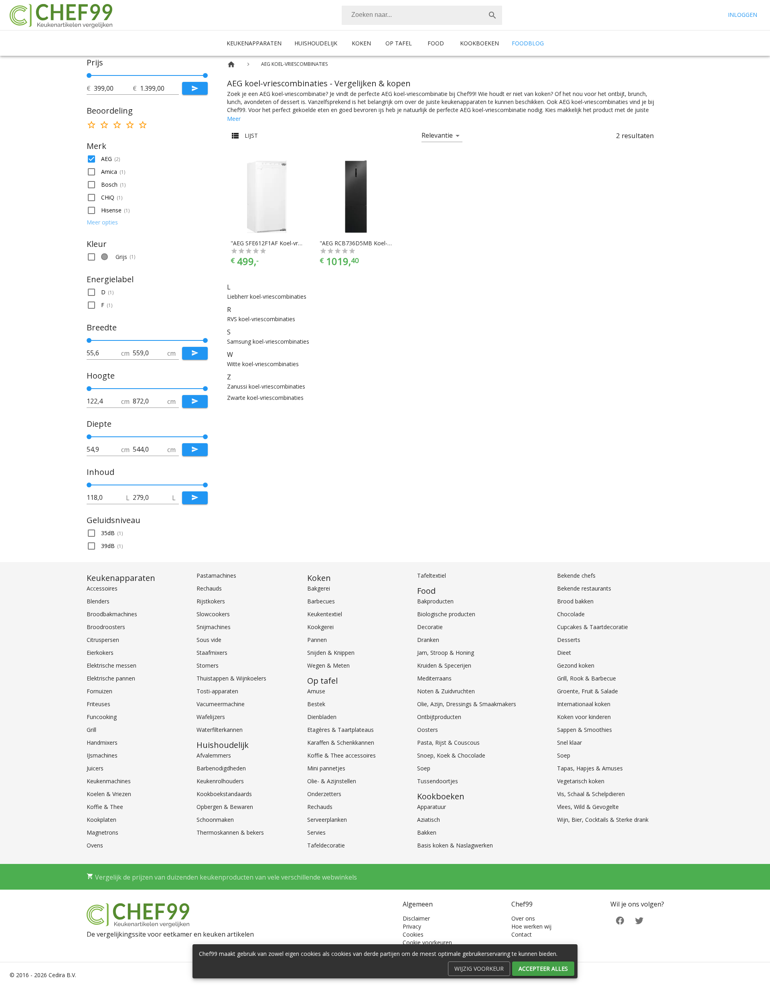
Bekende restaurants (584, 588)
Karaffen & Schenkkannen (340, 742)
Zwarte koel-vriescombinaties (265, 397)
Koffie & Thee (105, 807)
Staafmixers (212, 652)
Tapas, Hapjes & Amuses (590, 768)
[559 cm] (205, 340)
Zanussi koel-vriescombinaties (266, 386)
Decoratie (430, 627)
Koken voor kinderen (584, 717)
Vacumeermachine (221, 704)
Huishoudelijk (315, 43)
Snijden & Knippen (331, 652)
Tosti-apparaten (217, 691)
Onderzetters (324, 794)
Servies (316, 832)
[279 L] (205, 485)
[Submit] (195, 88)
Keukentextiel (324, 614)
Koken (361, 43)
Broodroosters (106, 627)
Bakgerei (318, 588)
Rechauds (209, 588)
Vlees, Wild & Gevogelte (588, 807)
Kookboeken (479, 43)
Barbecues (321, 601)
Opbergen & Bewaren (225, 807)
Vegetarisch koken (580, 781)
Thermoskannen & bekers (230, 832)
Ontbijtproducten (439, 717)
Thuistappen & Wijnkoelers (231, 678)
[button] (147, 159)
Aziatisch (428, 819)
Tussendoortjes (437, 781)
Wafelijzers (211, 717)
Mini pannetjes (326, 768)
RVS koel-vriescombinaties (261, 319)
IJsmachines (102, 755)
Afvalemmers (214, 755)
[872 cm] (205, 388)
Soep (423, 768)
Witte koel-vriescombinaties (263, 364)
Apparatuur (431, 807)
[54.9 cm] (89, 436)
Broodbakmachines (112, 614)
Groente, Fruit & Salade (587, 691)
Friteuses (98, 704)
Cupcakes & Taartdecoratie (592, 627)
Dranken (428, 640)
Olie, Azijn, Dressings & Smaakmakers (466, 704)
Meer (234, 118)
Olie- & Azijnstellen (331, 781)
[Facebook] (620, 920)
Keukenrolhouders (220, 781)
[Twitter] (639, 920)
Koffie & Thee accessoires (341, 755)
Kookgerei (320, 627)
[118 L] (89, 485)
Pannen (317, 640)
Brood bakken (575, 601)
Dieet (564, 652)
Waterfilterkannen (220, 729)
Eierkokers (100, 652)
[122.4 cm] (89, 388)
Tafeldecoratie (326, 845)
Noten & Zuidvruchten (446, 691)
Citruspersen (103, 640)
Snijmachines (214, 627)
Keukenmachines (109, 781)
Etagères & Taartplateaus (340, 729)
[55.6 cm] (89, 340)
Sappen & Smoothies (584, 729)
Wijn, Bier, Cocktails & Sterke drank (602, 819)
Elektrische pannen (111, 678)
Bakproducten (435, 601)
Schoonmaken (215, 819)
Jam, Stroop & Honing (445, 652)
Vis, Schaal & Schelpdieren (591, 794)
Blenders (98, 601)
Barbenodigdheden (221, 768)
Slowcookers (213, 614)
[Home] (231, 64)
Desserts (568, 640)
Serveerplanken (327, 819)
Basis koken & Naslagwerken (455, 845)
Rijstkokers (211, 601)
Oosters (427, 729)
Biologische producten (446, 614)
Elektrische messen (111, 665)
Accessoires (102, 588)
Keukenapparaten (254, 43)
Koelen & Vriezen (109, 794)
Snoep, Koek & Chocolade (451, 755)
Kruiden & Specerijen (444, 665)
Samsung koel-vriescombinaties (268, 341)
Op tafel (398, 43)
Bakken (426, 832)
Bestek (316, 704)
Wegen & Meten (328, 665)
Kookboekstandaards (224, 794)
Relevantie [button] (437, 135)
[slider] (147, 75)
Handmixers (102, 742)
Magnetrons (102, 832)
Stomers (208, 665)
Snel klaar (569, 742)
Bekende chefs (576, 575)
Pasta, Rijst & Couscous (448, 742)
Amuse (316, 691)
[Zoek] (492, 15)
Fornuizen (99, 691)
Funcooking (102, 717)
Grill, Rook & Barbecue (586, 678)
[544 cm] (205, 436)
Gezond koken (575, 665)
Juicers (95, 768)
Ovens (95, 845)
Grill (91, 729)
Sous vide (209, 640)
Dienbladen (321, 717)
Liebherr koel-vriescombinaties (266, 296)
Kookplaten (101, 819)
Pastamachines (216, 575)
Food (436, 43)
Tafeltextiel (431, 575)
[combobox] (422, 15)
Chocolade (571, 614)
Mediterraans (434, 678)
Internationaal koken (583, 704)
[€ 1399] (205, 75)
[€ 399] (89, 75)
